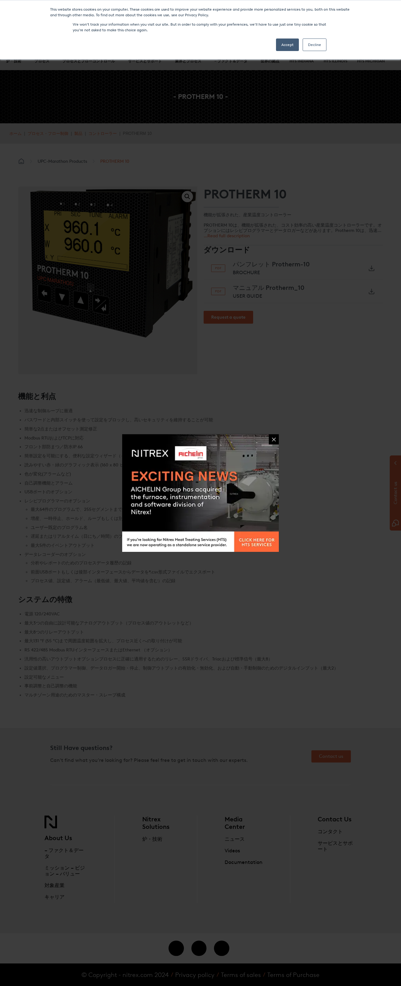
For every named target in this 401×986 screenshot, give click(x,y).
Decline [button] (314, 45)
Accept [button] (287, 45)
